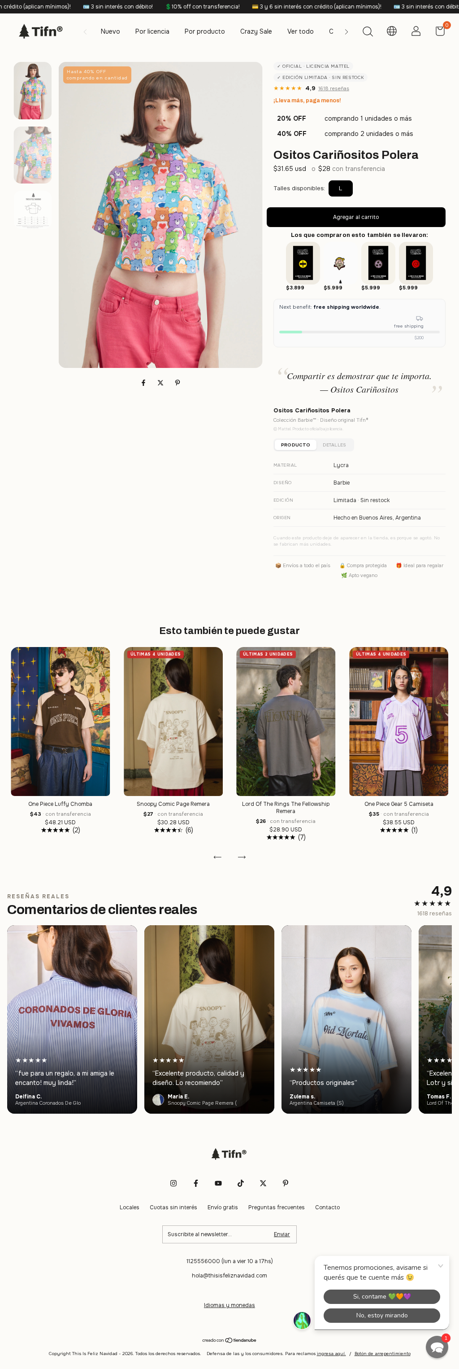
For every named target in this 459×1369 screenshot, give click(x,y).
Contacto (327, 1207)
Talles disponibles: (299, 188)
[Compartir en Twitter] (161, 383)
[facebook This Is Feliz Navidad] (195, 1183)
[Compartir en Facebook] (144, 383)
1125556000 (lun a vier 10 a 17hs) (229, 1261)
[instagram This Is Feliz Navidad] (173, 1183)
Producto (295, 445)
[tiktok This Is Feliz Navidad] (240, 1183)
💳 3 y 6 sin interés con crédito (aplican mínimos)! (251, 6)
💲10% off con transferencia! (137, 6)
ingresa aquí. (331, 1353)
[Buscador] (367, 33)
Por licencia (152, 31)
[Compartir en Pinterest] (177, 383)
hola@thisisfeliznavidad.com (229, 1275)
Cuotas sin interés (173, 1207)
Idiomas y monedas (229, 1305)
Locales (129, 1207)
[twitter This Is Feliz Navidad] (263, 1183)
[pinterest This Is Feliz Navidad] (285, 1183)
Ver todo (300, 31)
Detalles (334, 445)
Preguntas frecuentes (276, 1207)
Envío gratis (223, 1207)
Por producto (205, 31)
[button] (437, 1347)
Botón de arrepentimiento (383, 1353)
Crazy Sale (256, 31)
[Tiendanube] (230, 1341)
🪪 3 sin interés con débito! (52, 6)
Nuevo (110, 31)
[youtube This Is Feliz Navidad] (218, 1183)
